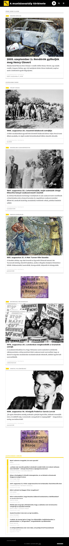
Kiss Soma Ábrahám (26, 470)
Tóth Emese (13, 492)
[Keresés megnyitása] (59, 5)
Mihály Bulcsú (14, 523)
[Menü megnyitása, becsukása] (63, 3)
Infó (39, 543)
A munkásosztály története (15, 74)
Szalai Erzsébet (14, 515)
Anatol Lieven (14, 500)
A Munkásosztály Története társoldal (21, 485)
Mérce (11, 462)
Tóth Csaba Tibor (15, 479)
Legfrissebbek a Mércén (13, 456)
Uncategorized (11, 540)
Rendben (60, 543)
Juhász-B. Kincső (15, 470)
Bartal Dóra (13, 508)
